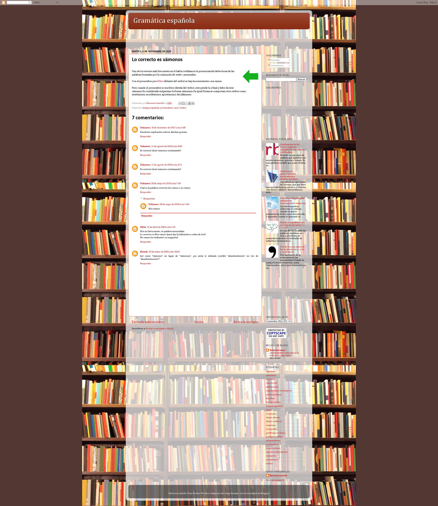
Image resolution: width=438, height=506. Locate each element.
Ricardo (144, 251)
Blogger (265, 493)
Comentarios (277, 65)
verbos (182, 107)
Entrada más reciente (148, 322)
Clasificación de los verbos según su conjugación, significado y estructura (292, 148)
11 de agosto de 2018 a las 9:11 (166, 164)
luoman (235, 493)
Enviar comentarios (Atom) (160, 328)
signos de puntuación (277, 452)
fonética (270, 398)
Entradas (275, 60)
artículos (270, 379)
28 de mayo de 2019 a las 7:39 (166, 183)
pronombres (166, 107)
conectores (271, 383)
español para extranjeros (279, 390)
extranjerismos (274, 394)
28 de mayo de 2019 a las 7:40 (174, 204)
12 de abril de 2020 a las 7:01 (161, 227)
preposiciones (273, 440)
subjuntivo (271, 455)
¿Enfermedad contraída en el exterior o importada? (284, 354)
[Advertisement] (190, 38)
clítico (159, 81)
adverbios (271, 375)
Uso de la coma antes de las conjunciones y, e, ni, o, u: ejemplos (292, 249)
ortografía (271, 429)
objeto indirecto (274, 421)
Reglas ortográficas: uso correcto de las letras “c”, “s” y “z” (292, 225)
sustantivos (272, 459)
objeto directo (273, 417)
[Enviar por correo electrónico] (180, 103)
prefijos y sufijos (274, 436)
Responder (145, 136)
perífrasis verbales (275, 433)
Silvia (143, 227)
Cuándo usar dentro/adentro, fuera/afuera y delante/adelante (289, 175)
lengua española (151, 107)
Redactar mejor (277, 350)
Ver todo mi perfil (275, 480)
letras (269, 409)
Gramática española (164, 20)
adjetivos (270, 371)
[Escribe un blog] (183, 103)
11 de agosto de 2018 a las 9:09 (166, 146)
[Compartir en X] (186, 103)
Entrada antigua (246, 322)
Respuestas (149, 198)
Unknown (145, 127)
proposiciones (273, 448)
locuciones (271, 413)
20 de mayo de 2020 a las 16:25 (164, 251)
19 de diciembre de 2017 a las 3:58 (168, 127)
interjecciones (273, 402)
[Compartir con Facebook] (189, 103)
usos (176, 107)
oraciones (271, 425)
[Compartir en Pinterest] (193, 103)
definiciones (272, 387)
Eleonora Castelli (278, 475)
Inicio (198, 322)
